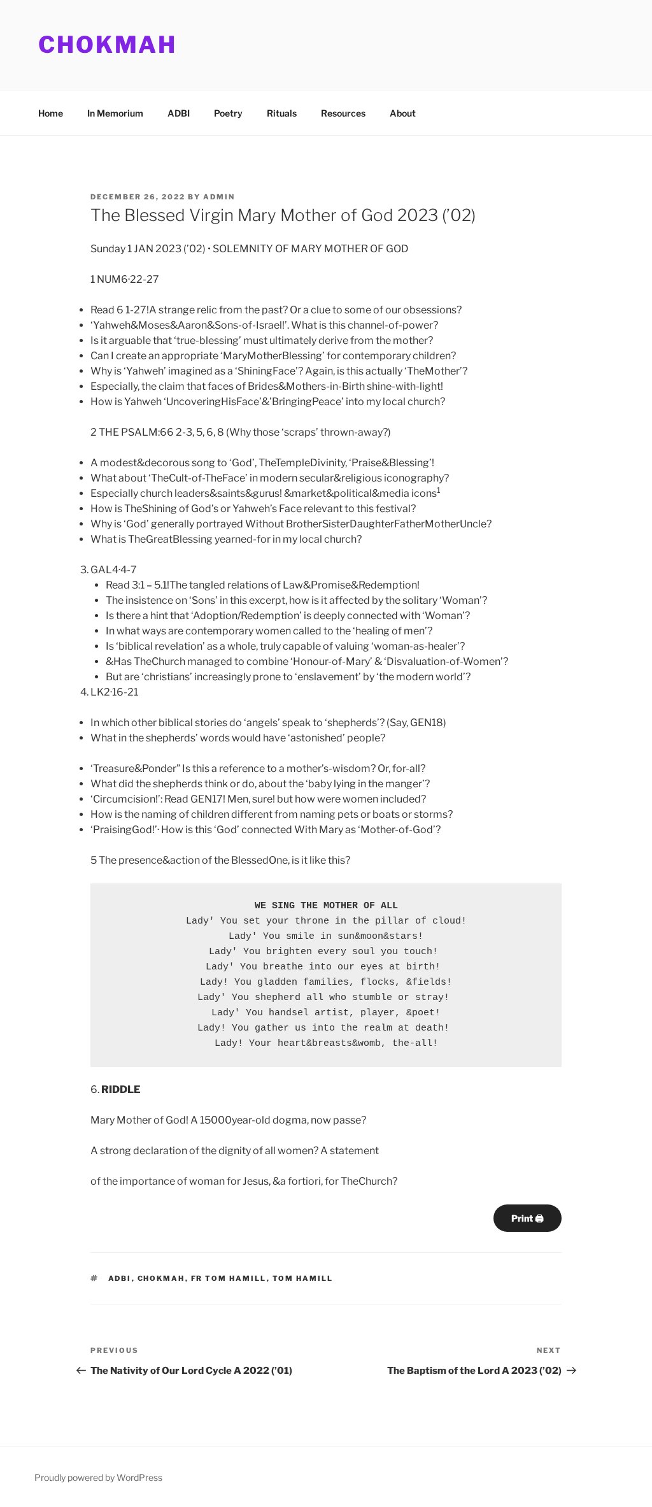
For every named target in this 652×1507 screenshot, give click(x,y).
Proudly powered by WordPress (98, 1477)
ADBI (178, 113)
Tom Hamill (303, 1278)
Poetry (228, 113)
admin (219, 196)
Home (50, 113)
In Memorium (115, 113)
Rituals (282, 113)
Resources (343, 113)
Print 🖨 (527, 1218)
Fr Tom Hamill (229, 1278)
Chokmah (107, 45)
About (403, 113)
